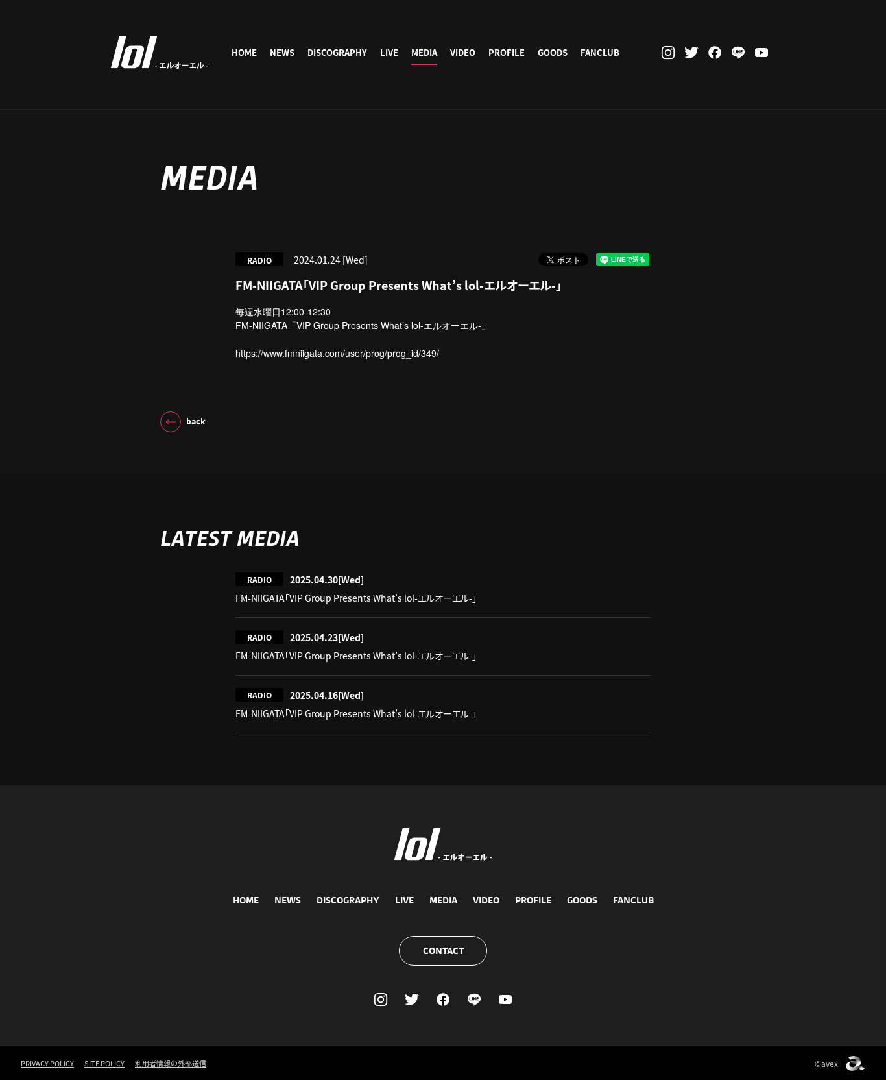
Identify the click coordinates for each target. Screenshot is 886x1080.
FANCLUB (600, 52)
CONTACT (443, 950)
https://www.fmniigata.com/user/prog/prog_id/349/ (337, 353)
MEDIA (424, 52)
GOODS (553, 52)
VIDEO (462, 52)
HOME (244, 52)
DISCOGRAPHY (337, 52)
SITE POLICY (104, 1063)
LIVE (389, 52)
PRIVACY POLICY (47, 1063)
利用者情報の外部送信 (170, 1063)
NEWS (282, 52)
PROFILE (506, 52)
